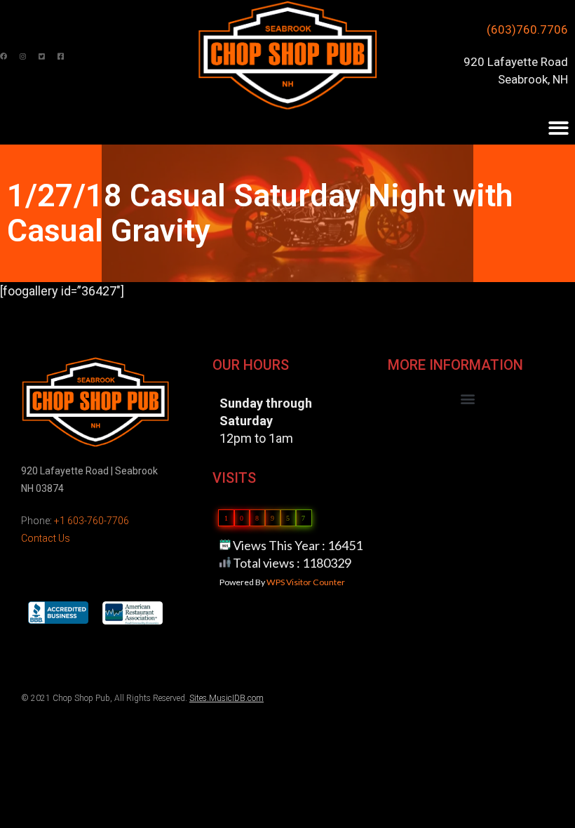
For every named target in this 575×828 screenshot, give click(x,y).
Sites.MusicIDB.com (226, 698)
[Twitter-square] (41, 56)
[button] (468, 398)
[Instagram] (22, 56)
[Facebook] (3, 56)
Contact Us (45, 538)
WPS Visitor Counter (305, 582)
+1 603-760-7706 (91, 520)
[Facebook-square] (60, 56)
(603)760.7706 (527, 29)
